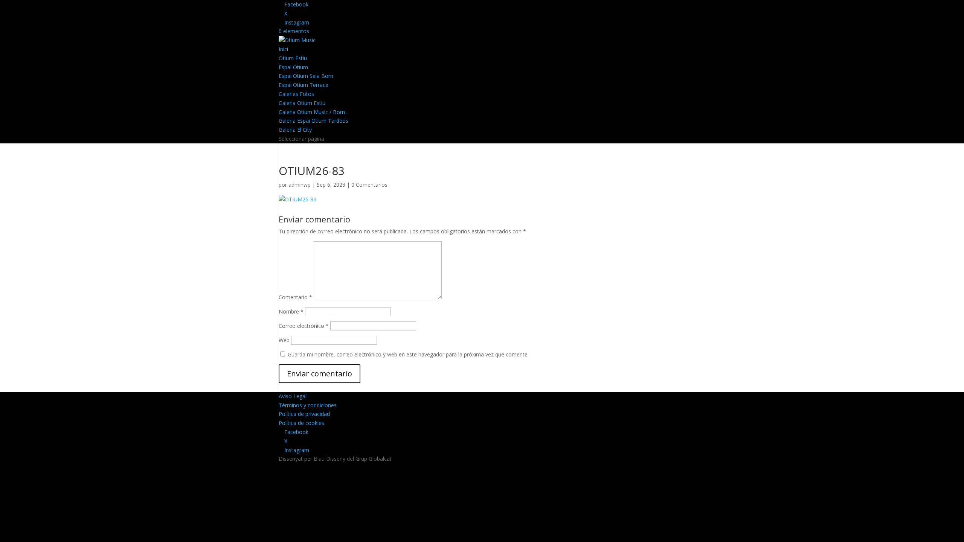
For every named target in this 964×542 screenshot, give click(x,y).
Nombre (291, 311)
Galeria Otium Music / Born (312, 112)
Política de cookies (301, 422)
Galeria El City (295, 129)
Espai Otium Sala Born (306, 75)
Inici (283, 49)
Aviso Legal (293, 396)
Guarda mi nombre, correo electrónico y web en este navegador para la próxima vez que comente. (408, 354)
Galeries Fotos (296, 93)
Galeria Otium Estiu (302, 103)
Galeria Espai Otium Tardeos (313, 120)
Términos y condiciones (308, 405)
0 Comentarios (369, 184)
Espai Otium (293, 67)
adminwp (299, 184)
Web (284, 340)
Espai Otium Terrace (303, 84)
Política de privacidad (304, 413)
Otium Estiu (293, 58)
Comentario (295, 297)
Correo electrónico (304, 325)
